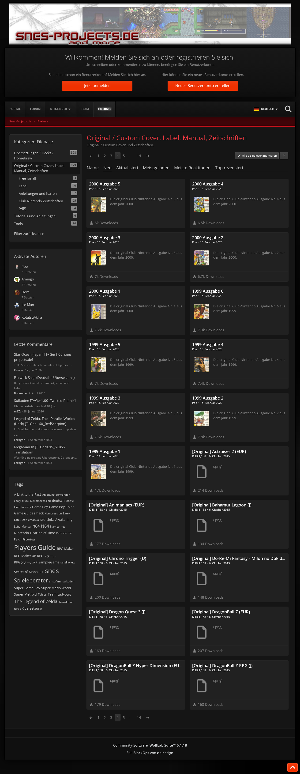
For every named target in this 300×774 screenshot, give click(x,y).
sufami (56, 581)
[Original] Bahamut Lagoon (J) (221, 505)
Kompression (53, 513)
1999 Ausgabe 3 (104, 398)
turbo (17, 609)
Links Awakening (59, 519)
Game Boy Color (61, 507)
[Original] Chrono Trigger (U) (117, 558)
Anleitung (48, 495)
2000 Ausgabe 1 (104, 291)
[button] (266, 109)
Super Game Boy (27, 588)
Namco (55, 527)
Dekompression (40, 501)
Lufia (17, 527)
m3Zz (17, 411)
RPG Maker (65, 548)
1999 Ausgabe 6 (207, 291)
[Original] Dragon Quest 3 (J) (117, 612)
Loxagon (19, 440)
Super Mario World (56, 588)
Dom (26, 292)
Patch (17, 539)
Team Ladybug (59, 594)
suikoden (68, 581)
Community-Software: (150, 745)
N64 (45, 526)
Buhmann (20, 393)
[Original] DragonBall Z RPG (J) (222, 665)
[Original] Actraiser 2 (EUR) (219, 451)
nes (63, 527)
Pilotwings (29, 539)
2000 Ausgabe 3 (104, 237)
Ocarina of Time (42, 533)
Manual (26, 527)
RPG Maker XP (25, 556)
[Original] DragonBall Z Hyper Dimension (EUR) (136, 665)
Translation (66, 602)
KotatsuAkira (32, 317)
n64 (36, 526)
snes (52, 570)
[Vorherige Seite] (91, 155)
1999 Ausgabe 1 (104, 451)
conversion (63, 495)
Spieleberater (31, 580)
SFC (41, 572)
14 (139, 155)
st (50, 581)
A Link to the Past (27, 494)
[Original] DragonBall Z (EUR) (221, 612)
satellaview (67, 562)
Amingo (28, 279)
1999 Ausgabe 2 (207, 398)
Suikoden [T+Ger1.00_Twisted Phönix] (45, 400)
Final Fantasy (22, 507)
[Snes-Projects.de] (150, 24)
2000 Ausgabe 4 (207, 184)
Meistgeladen (156, 167)
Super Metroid (25, 594)
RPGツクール (46, 556)
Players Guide (35, 547)
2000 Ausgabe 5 (104, 184)
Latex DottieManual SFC (29, 520)
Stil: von (150, 752)
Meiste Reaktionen (192, 167)
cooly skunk (21, 501)
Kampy (18, 370)
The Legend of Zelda (35, 601)
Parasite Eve (64, 533)
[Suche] (288, 109)
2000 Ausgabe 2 (207, 237)
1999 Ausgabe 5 (104, 344)
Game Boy (40, 507)
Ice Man (28, 304)
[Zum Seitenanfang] (292, 767)
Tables (42, 595)
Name (93, 167)
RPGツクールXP (25, 562)
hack (40, 513)
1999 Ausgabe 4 (207, 344)
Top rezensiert (229, 167)
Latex (66, 513)
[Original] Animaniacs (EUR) (116, 505)
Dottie (70, 501)
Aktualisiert (127, 167)
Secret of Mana (26, 572)
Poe (25, 266)
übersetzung (32, 608)
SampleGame (48, 562)
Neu (107, 167)
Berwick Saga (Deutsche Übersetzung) (44, 377)
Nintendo (21, 533)
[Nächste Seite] (147, 155)
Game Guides (24, 513)
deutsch (58, 500)
